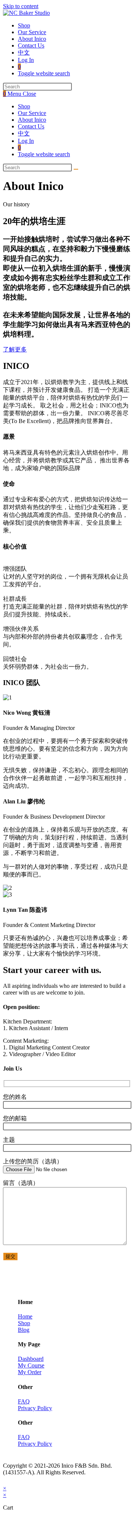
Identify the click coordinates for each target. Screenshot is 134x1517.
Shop (24, 106)
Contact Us (31, 126)
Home (25, 1316)
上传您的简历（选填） (33, 1161)
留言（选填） (21, 1183)
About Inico (32, 120)
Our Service (32, 113)
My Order (29, 1372)
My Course (31, 1365)
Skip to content (20, 6)
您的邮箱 (15, 1118)
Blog (23, 1330)
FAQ (24, 1401)
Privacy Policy (35, 1408)
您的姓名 (15, 1097)
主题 (9, 1140)
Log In (26, 141)
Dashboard (31, 1359)
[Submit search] (76, 169)
